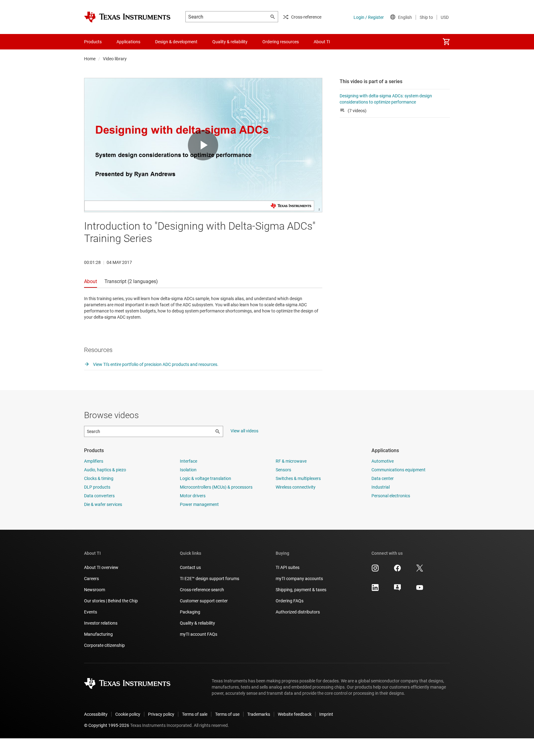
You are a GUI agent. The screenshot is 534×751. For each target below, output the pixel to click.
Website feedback (295, 714)
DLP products (97, 487)
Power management (199, 504)
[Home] (127, 17)
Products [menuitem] (93, 41)
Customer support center (204, 600)
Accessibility (96, 714)
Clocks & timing (98, 478)
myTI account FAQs (198, 634)
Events (90, 611)
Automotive (382, 461)
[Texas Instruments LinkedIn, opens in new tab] (375, 589)
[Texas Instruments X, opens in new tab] (419, 570)
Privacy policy (161, 714)
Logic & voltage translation (205, 478)
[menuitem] (446, 41)
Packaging (190, 611)
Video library (115, 58)
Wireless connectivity (296, 487)
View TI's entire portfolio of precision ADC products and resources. (155, 364)
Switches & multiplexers (298, 478)
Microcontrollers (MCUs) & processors (216, 487)
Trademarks (258, 714)
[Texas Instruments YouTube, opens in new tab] (419, 589)
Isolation (188, 469)
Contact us (190, 567)
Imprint (326, 714)
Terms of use (227, 714)
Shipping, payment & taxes (301, 589)
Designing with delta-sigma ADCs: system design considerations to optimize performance (386, 98)
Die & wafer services (103, 504)
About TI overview (101, 567)
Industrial (380, 487)
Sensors (283, 469)
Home (89, 58)
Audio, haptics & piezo (105, 469)
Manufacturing (98, 634)
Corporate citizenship (104, 645)
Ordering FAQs (289, 600)
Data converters (99, 495)
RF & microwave (291, 461)
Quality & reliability (197, 623)
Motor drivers (193, 495)
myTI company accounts (299, 578)
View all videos (244, 430)
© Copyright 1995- (106, 725)
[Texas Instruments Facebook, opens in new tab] (397, 570)
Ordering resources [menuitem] (280, 41)
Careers (91, 578)
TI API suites (287, 567)
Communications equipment (398, 469)
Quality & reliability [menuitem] (230, 41)
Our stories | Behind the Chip (111, 600)
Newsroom (94, 589)
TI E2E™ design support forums (209, 578)
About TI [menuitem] (322, 41)
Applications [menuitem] (128, 41)
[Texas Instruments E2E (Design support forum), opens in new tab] (397, 589)
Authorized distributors (298, 611)
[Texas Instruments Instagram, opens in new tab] (375, 570)
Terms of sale (194, 714)
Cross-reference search (202, 589)
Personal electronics (390, 495)
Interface (188, 461)
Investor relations (100, 623)
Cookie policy (127, 714)
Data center (382, 478)
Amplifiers (93, 461)
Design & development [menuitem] (176, 41)
